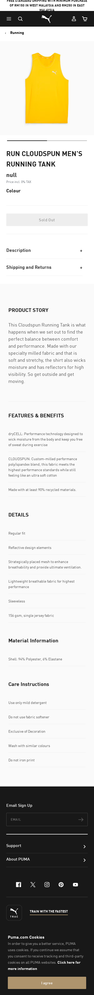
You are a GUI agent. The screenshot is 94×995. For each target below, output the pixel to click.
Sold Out (47, 219)
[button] (10, 19)
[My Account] (74, 19)
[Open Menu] (10, 19)
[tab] (27, 141)
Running (17, 33)
